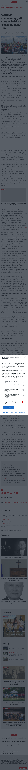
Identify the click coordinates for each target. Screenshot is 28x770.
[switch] (23, 385)
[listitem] (14, 382)
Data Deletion (6, 412)
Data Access (14, 412)
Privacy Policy (22, 412)
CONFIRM (8, 407)
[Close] (25, 357)
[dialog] (14, 385)
